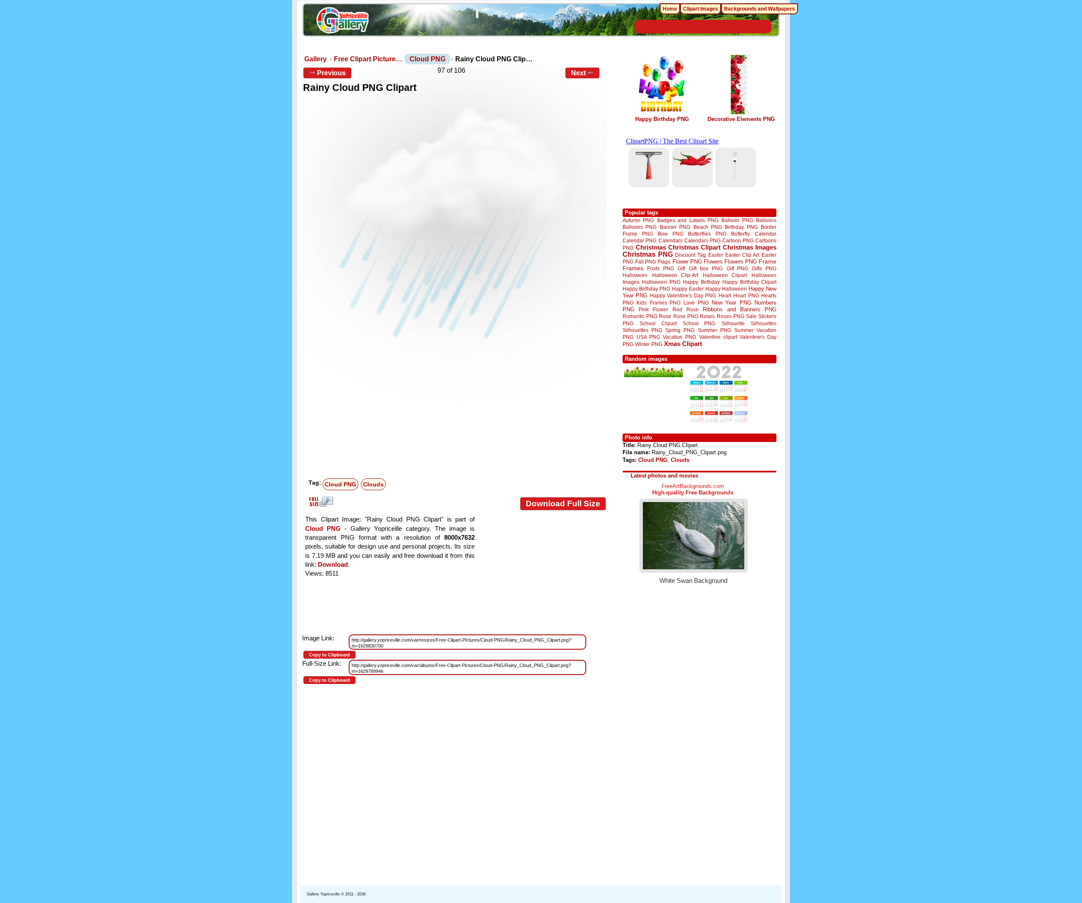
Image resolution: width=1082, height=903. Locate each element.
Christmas (651, 247)
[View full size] (454, 224)
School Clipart (657, 323)
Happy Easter (687, 288)
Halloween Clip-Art (675, 275)
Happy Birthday (701, 282)
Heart (725, 295)
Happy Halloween (726, 288)
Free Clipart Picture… (368, 59)
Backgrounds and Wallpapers (759, 9)
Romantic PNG (640, 316)
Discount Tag (690, 255)
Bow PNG (670, 233)
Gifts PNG (764, 268)
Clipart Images (700, 9)
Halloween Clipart (725, 275)
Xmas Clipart (683, 343)
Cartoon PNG (737, 240)
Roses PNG (730, 316)
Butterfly (740, 233)
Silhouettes (763, 323)
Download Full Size (563, 503)
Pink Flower (653, 309)
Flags (664, 261)
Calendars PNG (702, 240)
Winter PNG (648, 344)
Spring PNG (679, 330)
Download (333, 564)
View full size (320, 501)
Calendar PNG (639, 240)
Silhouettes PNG (642, 330)
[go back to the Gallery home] (342, 21)
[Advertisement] (456, 412)
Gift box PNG (706, 268)
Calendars (670, 240)
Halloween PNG (661, 282)
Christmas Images (749, 247)
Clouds (373, 484)
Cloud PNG (427, 59)
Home (670, 9)
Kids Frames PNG (658, 302)
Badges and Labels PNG (688, 220)
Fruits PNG (660, 268)
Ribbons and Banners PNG (739, 309)
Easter (715, 255)
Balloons (766, 220)
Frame (767, 261)
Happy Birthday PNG (662, 119)
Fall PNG (645, 261)
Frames (633, 268)
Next (578, 73)
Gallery (315, 59)
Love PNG (695, 303)
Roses (707, 316)
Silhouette (733, 323)
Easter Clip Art (742, 255)
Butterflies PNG (707, 233)
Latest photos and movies (664, 475)
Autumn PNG (638, 220)
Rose (665, 316)
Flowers (713, 261)
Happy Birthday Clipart (749, 282)
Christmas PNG (648, 254)
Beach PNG (708, 227)
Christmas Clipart (694, 247)
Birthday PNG (741, 227)
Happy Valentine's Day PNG (683, 296)
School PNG (699, 323)
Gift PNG (738, 268)
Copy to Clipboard (329, 654)
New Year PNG (731, 302)
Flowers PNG (740, 261)
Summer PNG (714, 330)
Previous (331, 73)
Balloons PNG (639, 227)
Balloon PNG (737, 220)
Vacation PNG (679, 337)
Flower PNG (687, 261)
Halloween (635, 275)
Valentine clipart (718, 337)
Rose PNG (685, 316)
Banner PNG (675, 227)
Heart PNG (746, 295)
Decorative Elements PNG (741, 119)
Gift (681, 268)
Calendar (765, 233)
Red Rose (685, 309)
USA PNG (648, 337)
